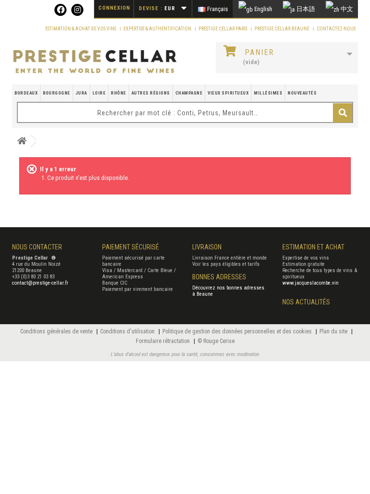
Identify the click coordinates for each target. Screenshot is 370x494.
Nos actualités (306, 302)
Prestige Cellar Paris (223, 28)
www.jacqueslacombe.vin (310, 283)
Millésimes (268, 93)
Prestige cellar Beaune (282, 28)
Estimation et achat (313, 247)
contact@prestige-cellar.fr (40, 283)
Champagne (189, 93)
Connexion (114, 8)
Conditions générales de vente (57, 331)
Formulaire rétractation (163, 341)
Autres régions (151, 93)
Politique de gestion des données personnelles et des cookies (237, 331)
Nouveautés (302, 93)
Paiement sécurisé (130, 247)
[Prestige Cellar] (95, 62)
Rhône (118, 93)
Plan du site (334, 331)
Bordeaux (26, 93)
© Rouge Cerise (216, 341)
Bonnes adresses (219, 277)
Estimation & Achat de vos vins (81, 28)
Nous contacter (37, 247)
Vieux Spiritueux (228, 93)
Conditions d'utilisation (128, 331)
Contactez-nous (336, 28)
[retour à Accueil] (22, 141)
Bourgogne (56, 93)
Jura (81, 93)
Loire (99, 93)
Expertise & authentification (157, 28)
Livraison (207, 247)
